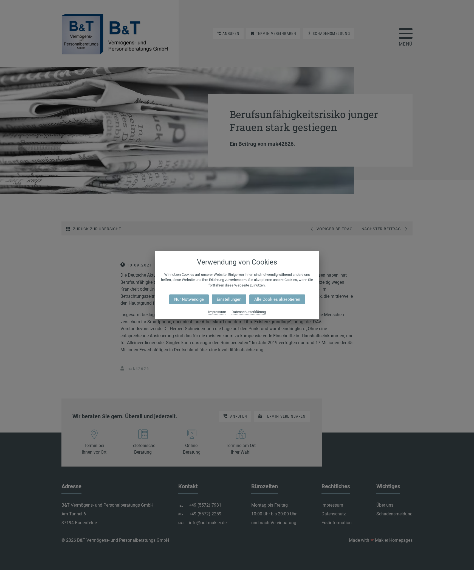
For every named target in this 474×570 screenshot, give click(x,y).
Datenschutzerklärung (249, 312)
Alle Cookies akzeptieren (277, 299)
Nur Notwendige (189, 299)
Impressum (217, 312)
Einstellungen (229, 299)
